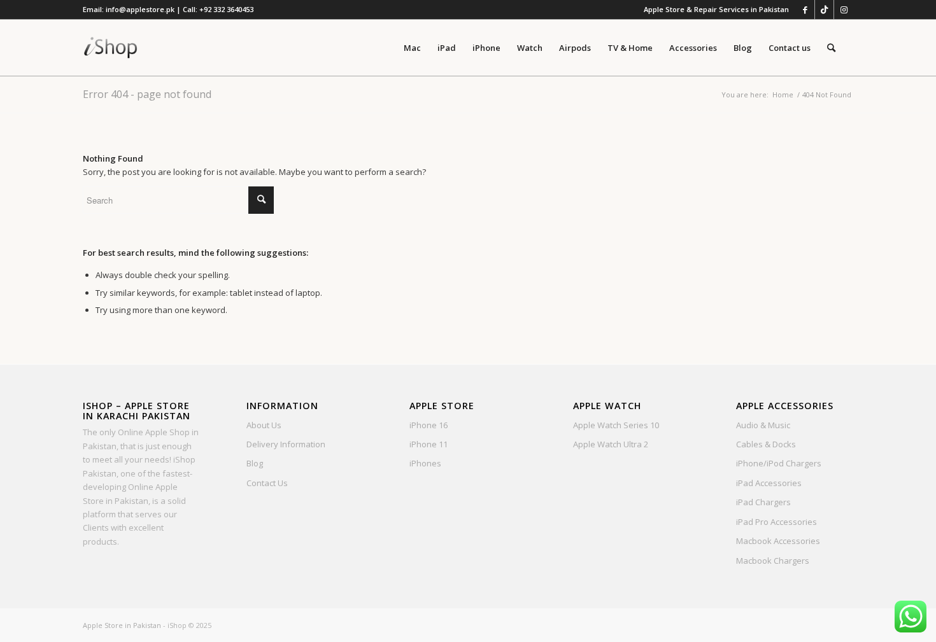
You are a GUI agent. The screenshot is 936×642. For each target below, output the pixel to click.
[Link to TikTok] (824, 9)
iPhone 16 (428, 425)
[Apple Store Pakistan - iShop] (111, 48)
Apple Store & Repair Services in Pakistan (716, 9)
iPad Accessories (769, 483)
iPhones (425, 463)
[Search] (831, 48)
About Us (263, 425)
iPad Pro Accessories (776, 521)
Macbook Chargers (772, 560)
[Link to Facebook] (805, 9)
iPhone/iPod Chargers (778, 463)
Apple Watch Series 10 (616, 425)
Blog (254, 463)
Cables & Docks (766, 444)
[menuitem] (713, 9)
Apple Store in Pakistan (122, 625)
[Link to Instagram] (843, 9)
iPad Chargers (763, 502)
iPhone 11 (428, 444)
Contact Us (267, 483)
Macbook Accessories (778, 541)
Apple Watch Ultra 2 (610, 444)
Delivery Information (285, 444)
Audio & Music (763, 425)
